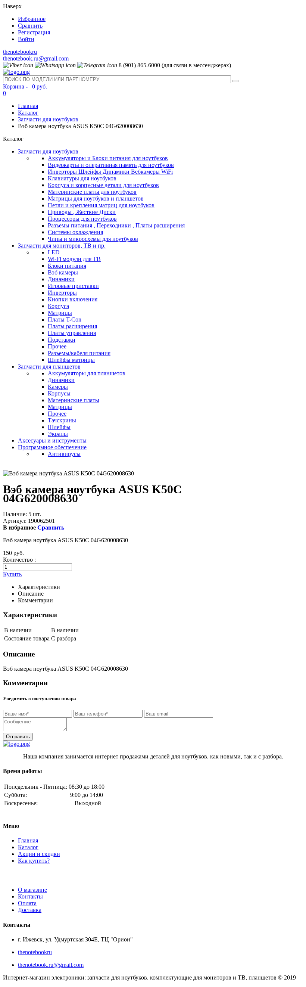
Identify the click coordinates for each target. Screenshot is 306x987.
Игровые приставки (73, 286)
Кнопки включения (72, 299)
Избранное (32, 19)
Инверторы (62, 292)
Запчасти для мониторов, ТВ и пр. (62, 245)
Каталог (28, 112)
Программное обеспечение (52, 447)
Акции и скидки (39, 854)
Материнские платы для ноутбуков (92, 192)
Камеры (58, 387)
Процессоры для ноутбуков (82, 218)
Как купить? (34, 860)
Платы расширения (72, 326)
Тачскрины (62, 420)
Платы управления (72, 333)
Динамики (61, 279)
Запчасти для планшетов (49, 366)
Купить (12, 574)
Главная (28, 106)
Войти (26, 39)
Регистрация (34, 32)
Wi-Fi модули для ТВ (74, 259)
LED (54, 252)
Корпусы (59, 393)
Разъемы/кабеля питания (79, 353)
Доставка (29, 910)
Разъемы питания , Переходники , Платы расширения (116, 225)
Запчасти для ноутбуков (48, 119)
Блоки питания (67, 266)
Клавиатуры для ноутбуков (82, 178)
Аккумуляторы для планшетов (86, 373)
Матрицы (60, 313)
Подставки (61, 339)
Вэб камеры (63, 272)
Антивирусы (64, 454)
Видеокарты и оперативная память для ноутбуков (111, 165)
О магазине (32, 890)
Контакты (30, 896)
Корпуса (58, 306)
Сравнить (30, 25)
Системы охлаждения (75, 232)
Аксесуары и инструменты (52, 440)
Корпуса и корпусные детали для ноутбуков (103, 185)
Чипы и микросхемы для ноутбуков (93, 239)
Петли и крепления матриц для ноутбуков (101, 205)
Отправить (18, 736)
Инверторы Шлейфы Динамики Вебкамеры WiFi (110, 171)
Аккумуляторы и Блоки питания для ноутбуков (108, 158)
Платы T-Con (64, 319)
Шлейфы (59, 427)
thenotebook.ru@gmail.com (36, 58)
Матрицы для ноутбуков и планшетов (96, 198)
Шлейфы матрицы (71, 360)
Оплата (27, 903)
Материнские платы (73, 400)
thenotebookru (20, 52)
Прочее (57, 346)
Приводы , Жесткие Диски (82, 212)
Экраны (58, 434)
